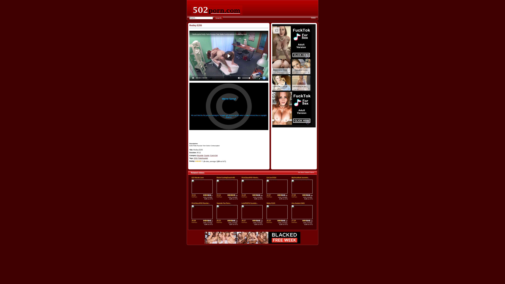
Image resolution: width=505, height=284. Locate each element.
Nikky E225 (271, 203)
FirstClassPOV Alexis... (250, 178)
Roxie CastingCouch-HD (226, 178)
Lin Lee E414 (271, 178)
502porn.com (258, 245)
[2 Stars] (197, 161)
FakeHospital (203, 158)
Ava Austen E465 (298, 203)
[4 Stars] (200, 161)
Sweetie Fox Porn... (224, 203)
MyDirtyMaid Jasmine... (300, 178)
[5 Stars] (202, 161)
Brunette (200, 155)
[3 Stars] (199, 161)
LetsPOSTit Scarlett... (249, 203)
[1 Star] (196, 161)
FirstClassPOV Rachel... (200, 203)
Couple (206, 155)
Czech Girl (214, 155)
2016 (196, 158)
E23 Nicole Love (198, 178)
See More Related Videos (306, 172)
